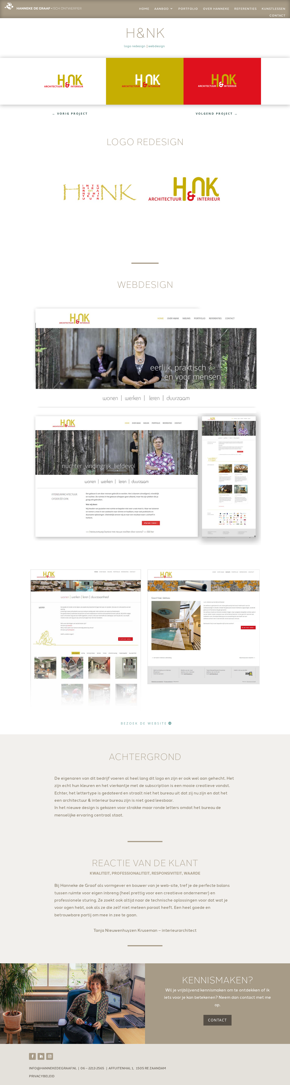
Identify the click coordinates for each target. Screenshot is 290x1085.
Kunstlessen (273, 8)
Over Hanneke (216, 8)
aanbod (161, 8)
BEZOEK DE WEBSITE (144, 723)
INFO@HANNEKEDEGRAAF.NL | (54, 1068)
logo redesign (134, 46)
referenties (245, 8)
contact (277, 15)
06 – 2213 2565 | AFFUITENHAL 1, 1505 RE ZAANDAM (123, 1068)
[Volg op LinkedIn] (41, 1056)
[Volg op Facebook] (32, 1056)
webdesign (156, 46)
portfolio (188, 8)
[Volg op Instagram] (49, 1056)
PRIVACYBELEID (42, 1076)
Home (144, 8)
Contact (217, 1020)
